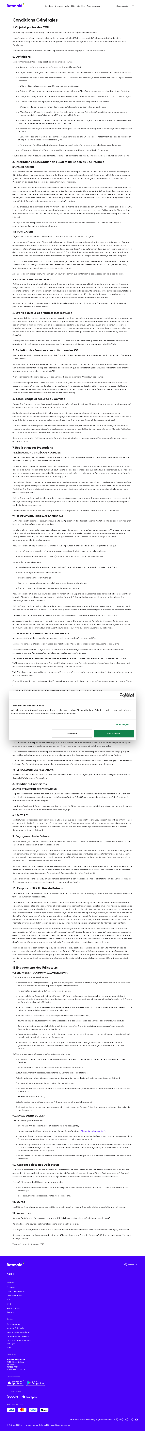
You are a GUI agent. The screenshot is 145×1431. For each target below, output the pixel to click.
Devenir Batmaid (14, 1295)
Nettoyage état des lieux (18, 1332)
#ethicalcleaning (87, 1419)
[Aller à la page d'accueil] (16, 1263)
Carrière (81, 6)
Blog (9, 1304)
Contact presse (14, 1308)
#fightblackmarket (104, 1419)
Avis (67, 6)
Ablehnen (72, 733)
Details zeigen (122, 724)
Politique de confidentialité (37, 1425)
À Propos (11, 1287)
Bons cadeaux (93, 6)
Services (49, 6)
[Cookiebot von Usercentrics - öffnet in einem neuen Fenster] (121, 695)
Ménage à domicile (15, 1328)
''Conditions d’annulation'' (93, 1131)
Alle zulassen (113, 733)
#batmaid (74, 1419)
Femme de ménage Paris (18, 1336)
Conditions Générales (60, 1425)
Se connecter (123, 6)
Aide (73, 6)
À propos (59, 6)
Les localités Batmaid (16, 1291)
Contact (10, 1312)
